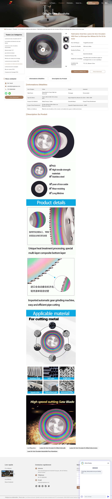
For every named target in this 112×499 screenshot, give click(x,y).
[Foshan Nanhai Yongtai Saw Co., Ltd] (11, 3)
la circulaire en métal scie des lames (27, 29)
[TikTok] (46, 486)
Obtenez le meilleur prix (80, 71)
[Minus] (108, 463)
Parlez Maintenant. (92, 3)
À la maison (44, 3)
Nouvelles (7, 476)
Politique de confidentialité (11, 497)
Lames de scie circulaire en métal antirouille (53, 448)
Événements (70, 3)
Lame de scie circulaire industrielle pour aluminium (42, 451)
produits (61, 3)
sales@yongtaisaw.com (13, 86)
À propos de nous (53, 3)
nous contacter (79, 3)
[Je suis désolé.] (6, 93)
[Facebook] (39, 486)
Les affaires (8, 479)
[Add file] (82, 496)
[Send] (108, 496)
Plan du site (22, 497)
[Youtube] (42, 486)
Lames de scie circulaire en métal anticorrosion (83, 448)
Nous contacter (9, 482)
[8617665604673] (49, 486)
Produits (15, 29)
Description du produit (59, 78)
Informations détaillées (36, 78)
